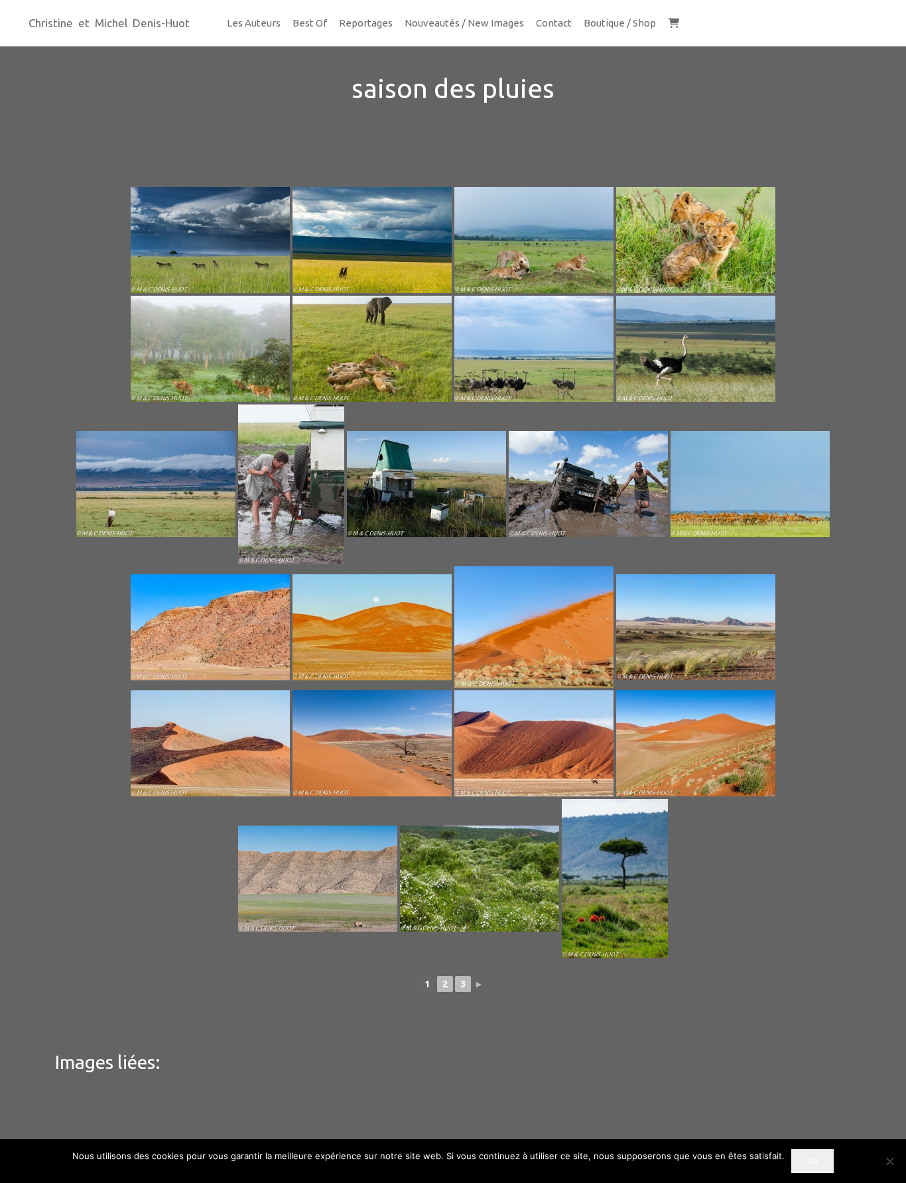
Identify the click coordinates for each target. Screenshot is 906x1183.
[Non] (889, 1161)
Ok (812, 1160)
